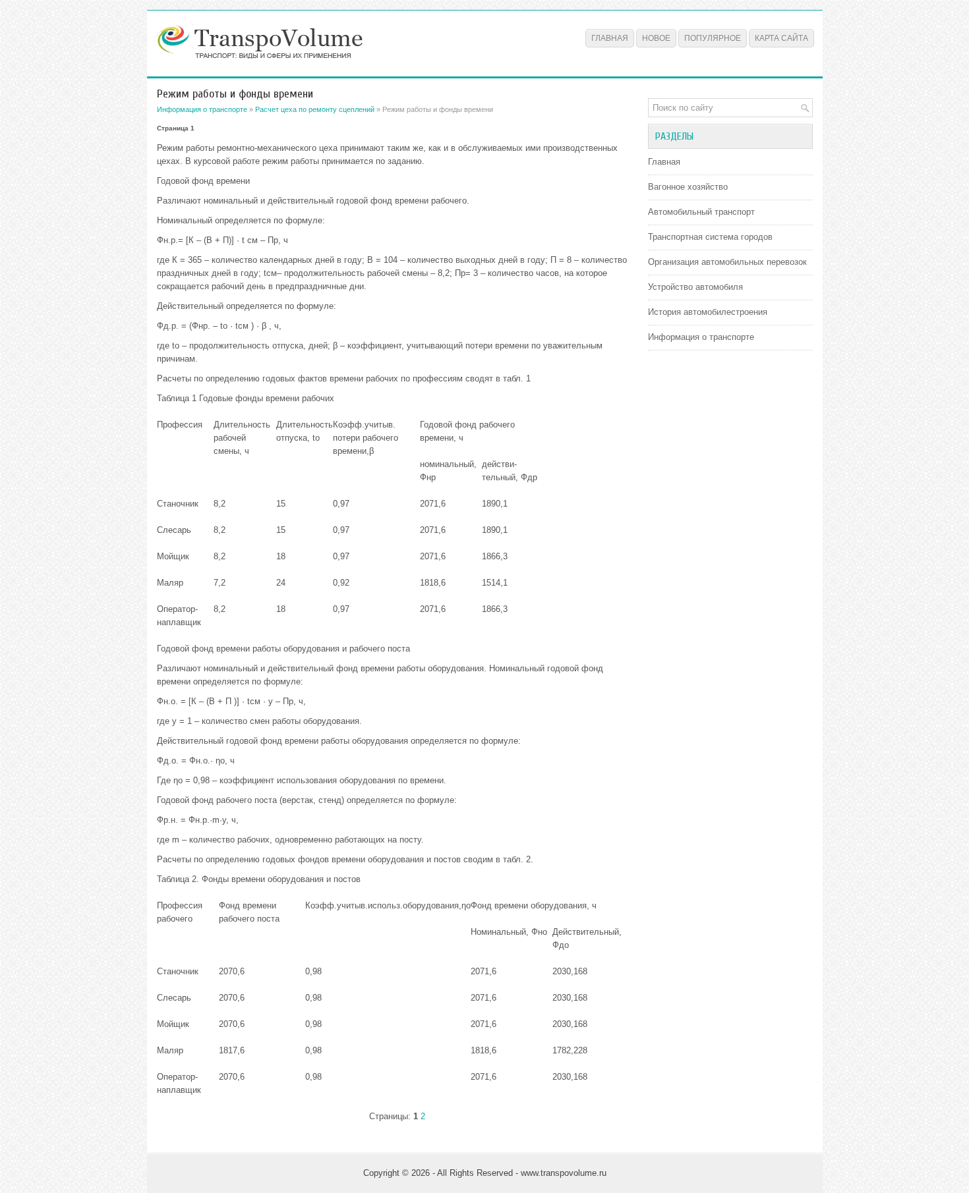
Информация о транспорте (202, 109)
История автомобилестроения (707, 312)
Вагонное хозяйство (688, 187)
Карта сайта (781, 38)
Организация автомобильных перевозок (727, 262)
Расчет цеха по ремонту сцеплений (314, 109)
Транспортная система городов (710, 237)
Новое (656, 38)
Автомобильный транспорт (701, 212)
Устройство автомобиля (695, 287)
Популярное (712, 38)
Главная (609, 38)
